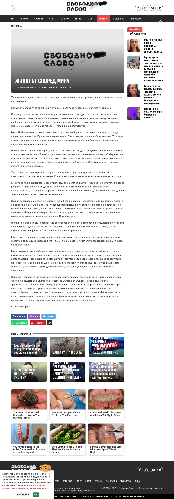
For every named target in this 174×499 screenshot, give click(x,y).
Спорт (90, 18)
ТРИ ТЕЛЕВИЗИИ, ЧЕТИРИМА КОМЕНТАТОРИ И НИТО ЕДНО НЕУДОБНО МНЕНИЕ (104, 345)
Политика (64, 18)
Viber (36, 316)
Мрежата (103, 18)
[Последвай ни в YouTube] (153, 8)
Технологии (135, 18)
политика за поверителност (32, 488)
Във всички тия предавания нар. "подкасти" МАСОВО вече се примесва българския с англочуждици (153, 94)
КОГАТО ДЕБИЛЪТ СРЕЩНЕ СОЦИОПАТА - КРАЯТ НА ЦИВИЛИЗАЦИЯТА (153, 45)
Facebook (20, 316)
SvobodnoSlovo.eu (27, 87)
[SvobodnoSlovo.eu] (27, 470)
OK (36, 494)
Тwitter (50, 316)
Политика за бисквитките (129, 496)
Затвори (23, 494)
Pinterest (39, 322)
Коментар (38, 18)
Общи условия (68, 496)
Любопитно (118, 18)
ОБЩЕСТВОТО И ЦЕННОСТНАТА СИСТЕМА (24, 373)
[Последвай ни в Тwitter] (160, 8)
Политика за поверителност (96, 496)
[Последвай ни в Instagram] (145, 8)
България (24, 18)
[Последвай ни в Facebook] (138, 8)
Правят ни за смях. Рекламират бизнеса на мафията (153, 113)
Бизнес (78, 18)
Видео (138, 481)
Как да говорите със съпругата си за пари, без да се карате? (28, 348)
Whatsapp (21, 322)
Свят (51, 18)
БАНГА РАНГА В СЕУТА (67, 352)
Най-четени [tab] (135, 29)
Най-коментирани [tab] (138, 33)
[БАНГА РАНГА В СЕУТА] (67, 347)
